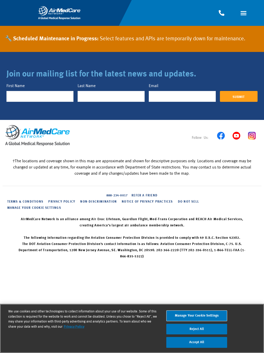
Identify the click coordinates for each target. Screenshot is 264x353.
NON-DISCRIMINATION (98, 201)
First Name (15, 86)
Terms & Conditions (25, 201)
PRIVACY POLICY (61, 201)
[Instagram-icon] (252, 135)
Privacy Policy (74, 326)
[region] (132, 328)
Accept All (196, 342)
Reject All (196, 329)
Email (153, 86)
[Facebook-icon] (221, 135)
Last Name (87, 86)
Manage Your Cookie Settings (34, 208)
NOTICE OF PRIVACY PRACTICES (147, 201)
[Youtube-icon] (236, 135)
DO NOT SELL (188, 201)
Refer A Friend (144, 195)
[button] (243, 13)
